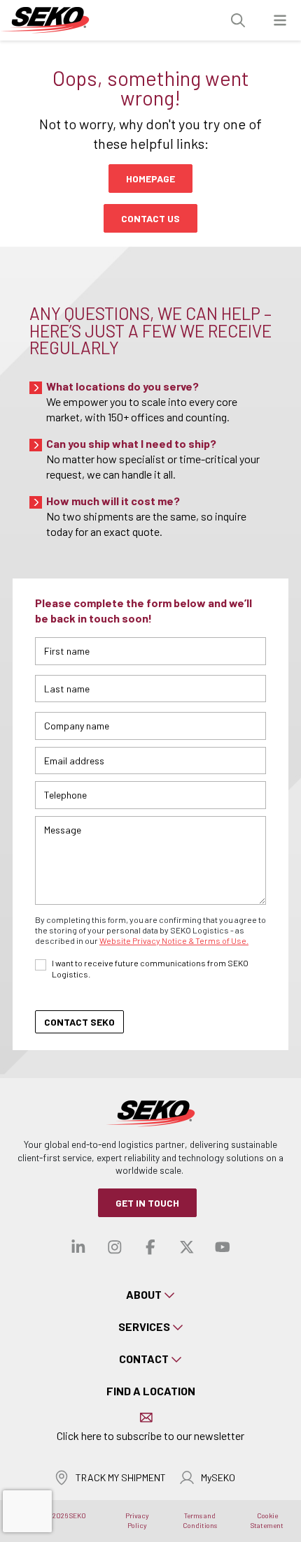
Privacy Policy (137, 1520)
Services (144, 1326)
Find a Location (150, 1390)
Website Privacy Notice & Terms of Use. (173, 940)
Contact (144, 1358)
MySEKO (218, 1477)
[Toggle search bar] (238, 20)
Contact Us (150, 218)
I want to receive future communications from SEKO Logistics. (150, 968)
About (144, 1294)
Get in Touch (147, 1203)
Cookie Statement (267, 1520)
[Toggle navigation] (280, 20)
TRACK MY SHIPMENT (121, 1477)
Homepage (150, 178)
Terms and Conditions (200, 1520)
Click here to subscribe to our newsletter (150, 1435)
